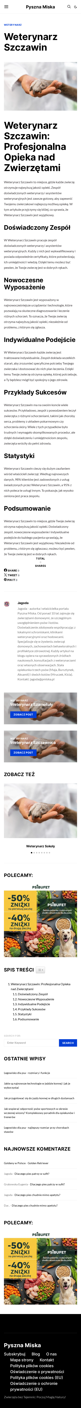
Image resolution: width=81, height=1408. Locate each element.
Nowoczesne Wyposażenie (36, 999)
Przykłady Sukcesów (31, 1009)
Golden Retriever (38, 1163)
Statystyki (24, 1014)
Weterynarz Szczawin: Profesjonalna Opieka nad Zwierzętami (40, 986)
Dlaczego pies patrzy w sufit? (32, 1173)
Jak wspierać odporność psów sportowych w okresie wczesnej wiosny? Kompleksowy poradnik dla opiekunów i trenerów (39, 1113)
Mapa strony (21, 1360)
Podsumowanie (28, 1019)
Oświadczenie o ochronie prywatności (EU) (34, 1386)
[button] (75, 6)
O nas (51, 1354)
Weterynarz (13, 24)
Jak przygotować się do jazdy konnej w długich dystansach (39, 1098)
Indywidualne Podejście (34, 1004)
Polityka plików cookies (32, 1365)
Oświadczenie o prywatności (37, 1371)
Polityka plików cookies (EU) (36, 1377)
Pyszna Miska (40, 6)
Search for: (12, 1035)
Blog (36, 1354)
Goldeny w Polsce (15, 1163)
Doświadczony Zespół (33, 994)
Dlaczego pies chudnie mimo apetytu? (37, 1195)
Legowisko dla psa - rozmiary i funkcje (27, 1072)
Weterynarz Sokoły (40, 846)
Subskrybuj (14, 1354)
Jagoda (23, 603)
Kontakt (47, 1360)
